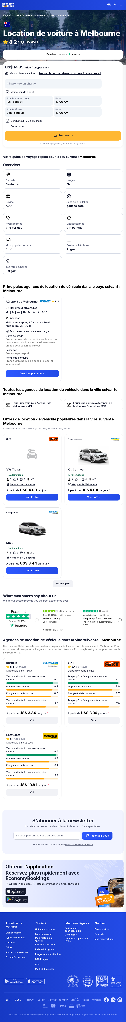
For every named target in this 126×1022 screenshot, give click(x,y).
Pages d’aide (101, 929)
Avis (37, 964)
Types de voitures (15, 937)
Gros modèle (75, 439)
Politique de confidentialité (73, 929)
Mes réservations (104, 939)
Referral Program (44, 949)
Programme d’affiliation (48, 954)
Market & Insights (44, 969)
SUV (8, 439)
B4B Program (42, 959)
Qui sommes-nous (45, 929)
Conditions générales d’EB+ (77, 940)
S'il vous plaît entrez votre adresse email (39, 835)
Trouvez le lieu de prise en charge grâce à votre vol (70, 73)
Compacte (12, 512)
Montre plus (63, 583)
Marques (10, 942)
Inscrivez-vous (100, 835)
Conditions (71, 934)
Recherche (66, 135)
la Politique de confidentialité (79, 844)
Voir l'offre (32, 497)
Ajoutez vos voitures (17, 952)
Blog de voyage (43, 934)
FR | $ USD (15, 999)
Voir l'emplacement (32, 373)
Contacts (99, 934)
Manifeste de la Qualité (44, 939)
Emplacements (14, 932)
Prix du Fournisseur (16, 957)
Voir (32, 720)
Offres (9, 947)
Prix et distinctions (45, 944)
